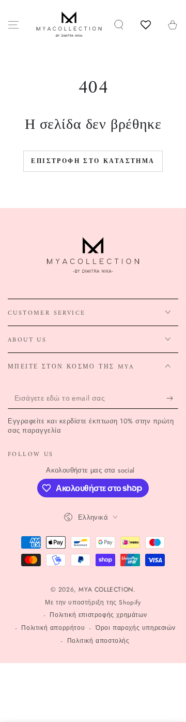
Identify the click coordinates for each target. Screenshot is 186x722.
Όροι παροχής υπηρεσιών (135, 628)
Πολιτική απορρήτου (53, 628)
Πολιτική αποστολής (98, 641)
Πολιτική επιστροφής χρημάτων (98, 615)
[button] (118, 25)
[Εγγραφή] (172, 398)
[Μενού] (13, 25)
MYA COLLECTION (106, 589)
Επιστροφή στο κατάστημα (92, 161)
